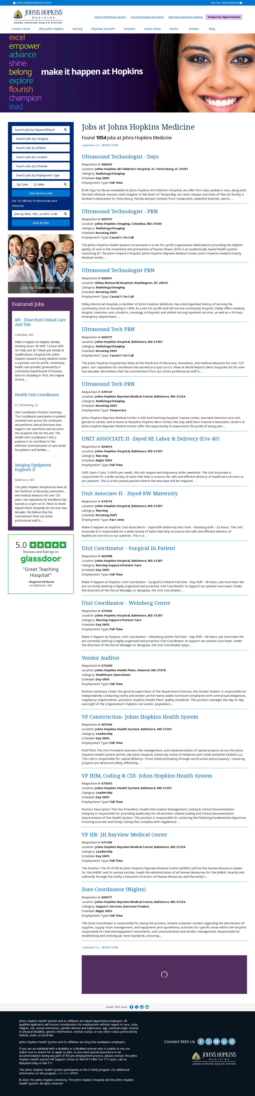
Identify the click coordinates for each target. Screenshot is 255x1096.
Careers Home (21, 29)
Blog (212, 29)
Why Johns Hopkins (51, 29)
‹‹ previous (88, 145)
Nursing (79, 30)
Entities (197, 30)
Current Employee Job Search (148, 17)
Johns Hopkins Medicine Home (34, 3)
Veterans (129, 29)
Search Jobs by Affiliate (31, 148)
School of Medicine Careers (111, 17)
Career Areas (152, 29)
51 (109, 145)
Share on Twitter (136, 1007)
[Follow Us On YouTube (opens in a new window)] (216, 1041)
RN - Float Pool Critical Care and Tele (40, 322)
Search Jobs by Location (31, 157)
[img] (38, 17)
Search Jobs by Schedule (31, 166)
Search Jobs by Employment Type (38, 175)
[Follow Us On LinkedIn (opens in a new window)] (224, 1041)
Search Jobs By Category (32, 139)
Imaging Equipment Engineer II (33, 467)
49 (103, 145)
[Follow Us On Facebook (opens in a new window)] (200, 1041)
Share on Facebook (131, 1007)
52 (113, 145)
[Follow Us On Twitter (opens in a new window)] (208, 1041)
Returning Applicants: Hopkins (187, 17)
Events (174, 29)
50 (106, 145)
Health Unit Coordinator (37, 394)
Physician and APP (105, 30)
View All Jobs (41, 223)
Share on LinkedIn (142, 1007)
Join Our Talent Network (224, 3)
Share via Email (147, 1007)
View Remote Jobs (41, 193)
